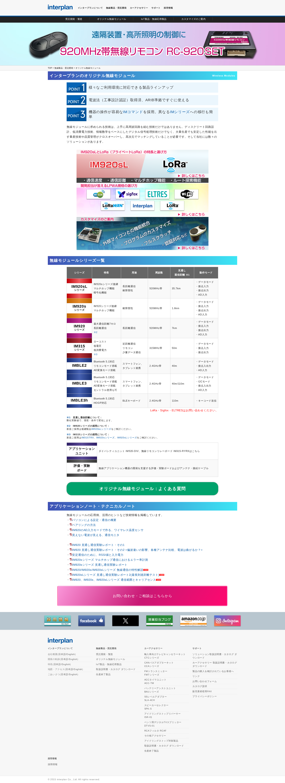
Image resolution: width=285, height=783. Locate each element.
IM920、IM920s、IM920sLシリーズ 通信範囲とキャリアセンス (114, 579)
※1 (188, 275)
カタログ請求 (199, 686)
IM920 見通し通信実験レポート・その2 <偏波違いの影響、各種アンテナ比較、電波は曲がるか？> (137, 550)
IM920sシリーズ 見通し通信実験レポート (99, 564)
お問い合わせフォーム (204, 681)
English (70, 654)
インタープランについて (90, 8)
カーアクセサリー (153, 648)
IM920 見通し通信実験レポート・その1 (98, 545)
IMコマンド (133, 112)
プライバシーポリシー (204, 696)
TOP (50, 68)
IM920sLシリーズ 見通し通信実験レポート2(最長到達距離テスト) (115, 574)
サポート (155, 8)
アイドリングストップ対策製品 (161, 740)
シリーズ (79, 288)
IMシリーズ (180, 112)
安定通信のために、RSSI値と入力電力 (97, 554)
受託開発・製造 (73, 19)
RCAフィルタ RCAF (155, 730)
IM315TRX (87, 437)
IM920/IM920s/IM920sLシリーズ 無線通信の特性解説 (107, 569)
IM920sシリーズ (105, 437)
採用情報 (168, 8)
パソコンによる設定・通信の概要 (94, 520)
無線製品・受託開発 (116, 8)
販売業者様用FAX (202, 691)
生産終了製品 (103, 674)
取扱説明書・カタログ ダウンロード (116, 669)
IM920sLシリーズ (101, 429)
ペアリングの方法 (84, 525)
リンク (196, 676)
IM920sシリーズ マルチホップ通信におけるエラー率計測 (110, 559)
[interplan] (60, 8)
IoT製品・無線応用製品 (109, 664)
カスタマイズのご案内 (193, 19)
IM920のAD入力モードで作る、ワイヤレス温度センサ (107, 530)
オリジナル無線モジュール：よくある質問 (142, 488)
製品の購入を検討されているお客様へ (213, 671)
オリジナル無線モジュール (111, 19)
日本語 (62, 654)
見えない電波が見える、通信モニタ (95, 535)
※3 (96, 354)
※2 (96, 332)
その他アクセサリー (155, 735)
